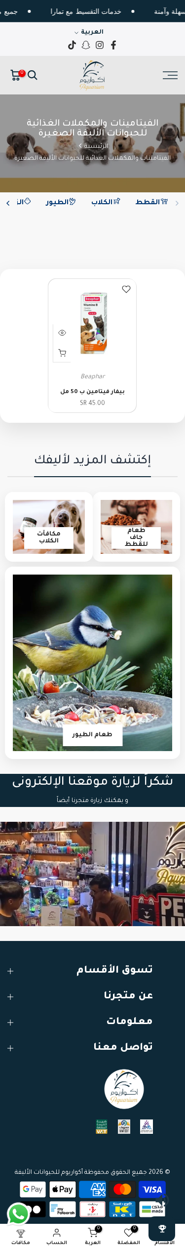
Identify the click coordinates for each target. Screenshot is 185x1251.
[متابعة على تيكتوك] (72, 45)
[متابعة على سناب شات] (85, 45)
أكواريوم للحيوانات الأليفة (49, 1172)
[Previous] (176, 203)
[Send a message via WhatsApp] (18, 1214)
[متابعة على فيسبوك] (113, 45)
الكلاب (101, 203)
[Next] (8, 203)
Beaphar (92, 377)
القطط (147, 203)
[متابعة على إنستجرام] (99, 45)
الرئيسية (96, 146)
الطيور (57, 203)
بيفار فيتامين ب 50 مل (92, 392)
